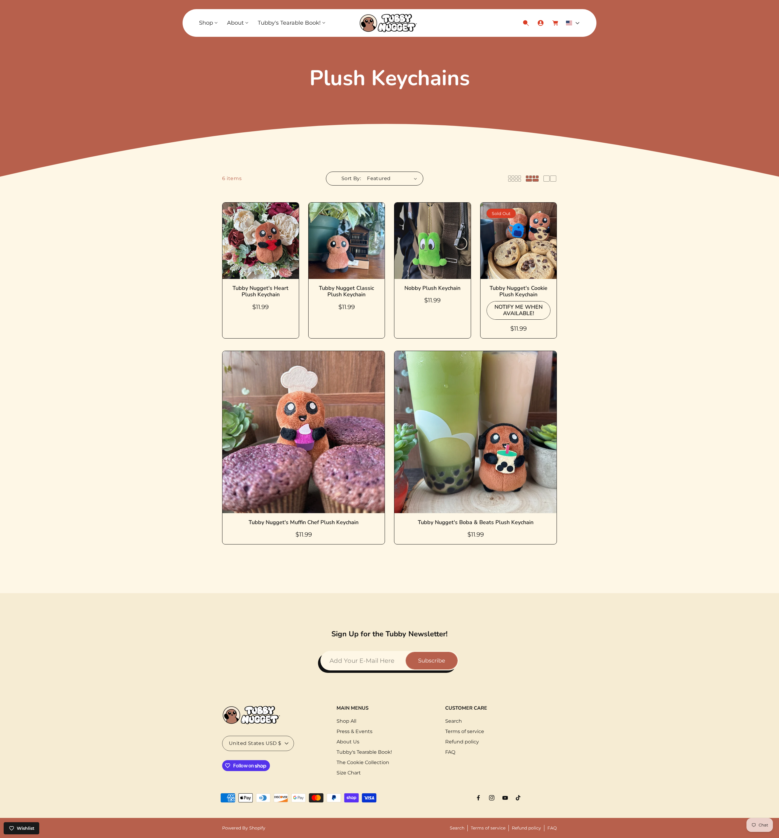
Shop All (346, 721)
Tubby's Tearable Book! (364, 752)
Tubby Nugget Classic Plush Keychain (346, 291)
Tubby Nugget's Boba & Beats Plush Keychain (475, 522)
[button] (208, 23)
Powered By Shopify (243, 828)
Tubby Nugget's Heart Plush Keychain (260, 291)
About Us (348, 742)
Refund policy (462, 742)
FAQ (450, 752)
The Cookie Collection (363, 762)
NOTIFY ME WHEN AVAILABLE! (518, 310)
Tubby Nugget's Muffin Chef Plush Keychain (303, 522)
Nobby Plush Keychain (432, 288)
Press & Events (354, 731)
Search (453, 721)
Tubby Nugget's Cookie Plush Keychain (518, 291)
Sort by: (351, 178)
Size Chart (349, 773)
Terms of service (464, 731)
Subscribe (431, 660)
